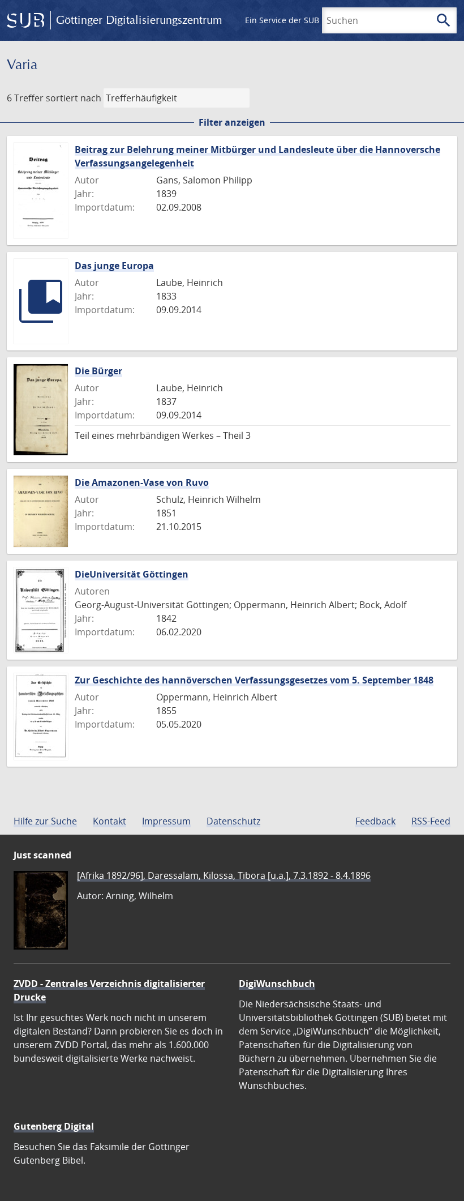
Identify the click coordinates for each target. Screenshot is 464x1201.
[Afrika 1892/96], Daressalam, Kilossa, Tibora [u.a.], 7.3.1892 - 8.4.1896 (224, 875)
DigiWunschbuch (277, 983)
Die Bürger (98, 371)
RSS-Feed (430, 821)
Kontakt (109, 821)
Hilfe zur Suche (45, 821)
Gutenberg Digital (54, 1126)
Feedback (375, 821)
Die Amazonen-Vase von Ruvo (142, 482)
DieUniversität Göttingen (131, 574)
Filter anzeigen (232, 122)
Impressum (166, 821)
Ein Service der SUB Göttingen (302, 20)
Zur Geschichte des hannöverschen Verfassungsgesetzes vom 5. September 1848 (254, 680)
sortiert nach (73, 98)
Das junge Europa (114, 265)
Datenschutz (233, 821)
